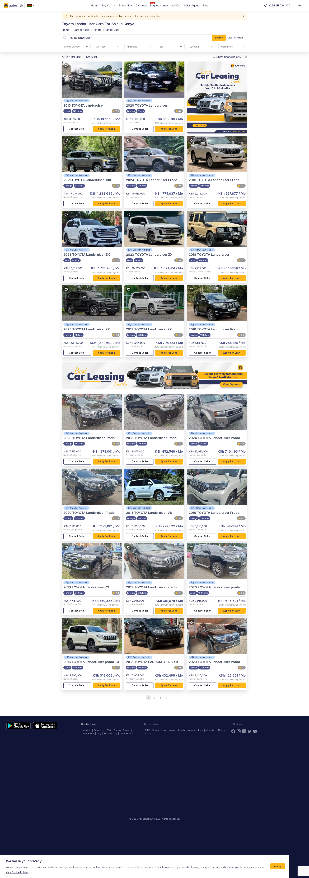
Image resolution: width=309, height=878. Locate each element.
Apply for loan (106, 128)
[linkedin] (244, 731)
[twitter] (249, 731)
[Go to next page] (166, 697)
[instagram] (238, 731)
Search (219, 37)
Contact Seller (77, 128)
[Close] (243, 16)
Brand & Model (72, 46)
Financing (132, 46)
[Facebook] (233, 731)
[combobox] (31, 5)
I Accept (277, 866)
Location (194, 46)
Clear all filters (235, 37)
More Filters (227, 46)
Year (160, 46)
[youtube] (255, 731)
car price (101, 46)
